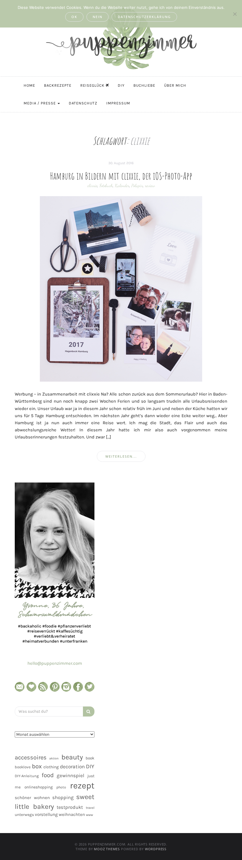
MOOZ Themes (107, 849)
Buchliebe (144, 85)
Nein (97, 16)
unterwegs (24, 814)
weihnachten (72, 814)
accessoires (31, 757)
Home (29, 85)
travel (90, 808)
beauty (72, 757)
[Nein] (235, 14)
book (90, 758)
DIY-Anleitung (27, 776)
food (48, 775)
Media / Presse (40, 103)
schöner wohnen (32, 797)
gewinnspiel (70, 775)
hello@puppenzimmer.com (54, 663)
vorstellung (46, 814)
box (37, 766)
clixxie (92, 185)
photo (61, 787)
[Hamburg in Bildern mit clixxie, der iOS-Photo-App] (121, 288)
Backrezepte (57, 85)
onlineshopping (38, 787)
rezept (82, 785)
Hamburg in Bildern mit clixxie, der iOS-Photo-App (121, 176)
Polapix (137, 185)
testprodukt (70, 807)
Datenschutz (83, 103)
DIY (121, 85)
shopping (62, 797)
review (150, 185)
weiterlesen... (121, 456)
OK (74, 16)
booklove (23, 767)
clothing (51, 766)
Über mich (175, 85)
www (89, 815)
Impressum (118, 103)
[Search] (88, 711)
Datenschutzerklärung (144, 16)
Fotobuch (106, 185)
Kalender (122, 185)
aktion (53, 758)
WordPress (155, 849)
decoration (72, 766)
